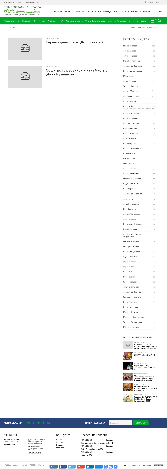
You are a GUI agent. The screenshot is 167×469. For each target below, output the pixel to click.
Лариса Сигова (129, 51)
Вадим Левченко (130, 183)
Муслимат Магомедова (133, 327)
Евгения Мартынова (132, 178)
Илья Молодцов (130, 158)
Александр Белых (131, 113)
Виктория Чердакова (132, 71)
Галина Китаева (130, 46)
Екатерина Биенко (131, 246)
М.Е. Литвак (128, 76)
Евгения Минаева (131, 241)
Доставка (60, 442)
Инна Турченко (129, 209)
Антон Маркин (129, 81)
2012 (145, 27)
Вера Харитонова (131, 188)
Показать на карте (34, 452)
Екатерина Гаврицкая (132, 297)
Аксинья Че (128, 199)
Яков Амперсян (130, 163)
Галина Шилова (130, 229)
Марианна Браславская (133, 317)
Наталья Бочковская (132, 148)
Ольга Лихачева (130, 302)
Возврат (59, 445)
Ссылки (109, 440)
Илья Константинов (131, 61)
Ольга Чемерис (130, 101)
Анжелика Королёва (132, 96)
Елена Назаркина (130, 282)
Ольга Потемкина (131, 173)
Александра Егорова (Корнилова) (132, 235)
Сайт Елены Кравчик (90, 449)
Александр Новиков (132, 292)
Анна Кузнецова (130, 128)
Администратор (130, 256)
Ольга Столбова (130, 168)
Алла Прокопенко (131, 204)
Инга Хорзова (129, 277)
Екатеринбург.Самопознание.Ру (95, 443)
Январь (150, 27)
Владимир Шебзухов (132, 224)
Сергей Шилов (129, 261)
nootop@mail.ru (10, 444)
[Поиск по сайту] (159, 20)
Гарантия (60, 447)
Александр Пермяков (132, 66)
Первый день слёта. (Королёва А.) (74, 42)
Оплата (59, 440)
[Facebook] (33, 422)
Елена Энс (127, 271)
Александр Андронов (132, 193)
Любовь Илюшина (131, 123)
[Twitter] (38, 422)
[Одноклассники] (43, 422)
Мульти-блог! (129, 106)
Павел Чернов (129, 143)
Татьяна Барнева (130, 86)
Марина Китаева (130, 312)
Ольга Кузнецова (130, 307)
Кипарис (85, 455)
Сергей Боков (129, 266)
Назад (14, 27)
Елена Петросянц (131, 133)
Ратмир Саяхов (129, 153)
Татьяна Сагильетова (132, 322)
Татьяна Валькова (131, 287)
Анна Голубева (129, 219)
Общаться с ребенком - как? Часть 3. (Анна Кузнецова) (77, 72)
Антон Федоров (130, 56)
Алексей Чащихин (131, 91)
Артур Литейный (130, 118)
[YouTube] (48, 422)
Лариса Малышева (131, 214)
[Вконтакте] (28, 422)
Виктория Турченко (131, 251)
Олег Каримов (129, 138)
